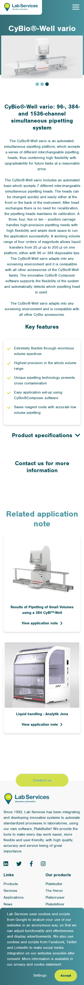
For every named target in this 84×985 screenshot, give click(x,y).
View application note (40, 623)
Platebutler (54, 884)
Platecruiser (55, 897)
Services (10, 890)
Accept (65, 976)
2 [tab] (42, 84)
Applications (14, 897)
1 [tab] (37, 84)
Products (11, 884)
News (8, 904)
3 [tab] (47, 84)
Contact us (42, 780)
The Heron (54, 890)
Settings (39, 975)
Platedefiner (55, 904)
